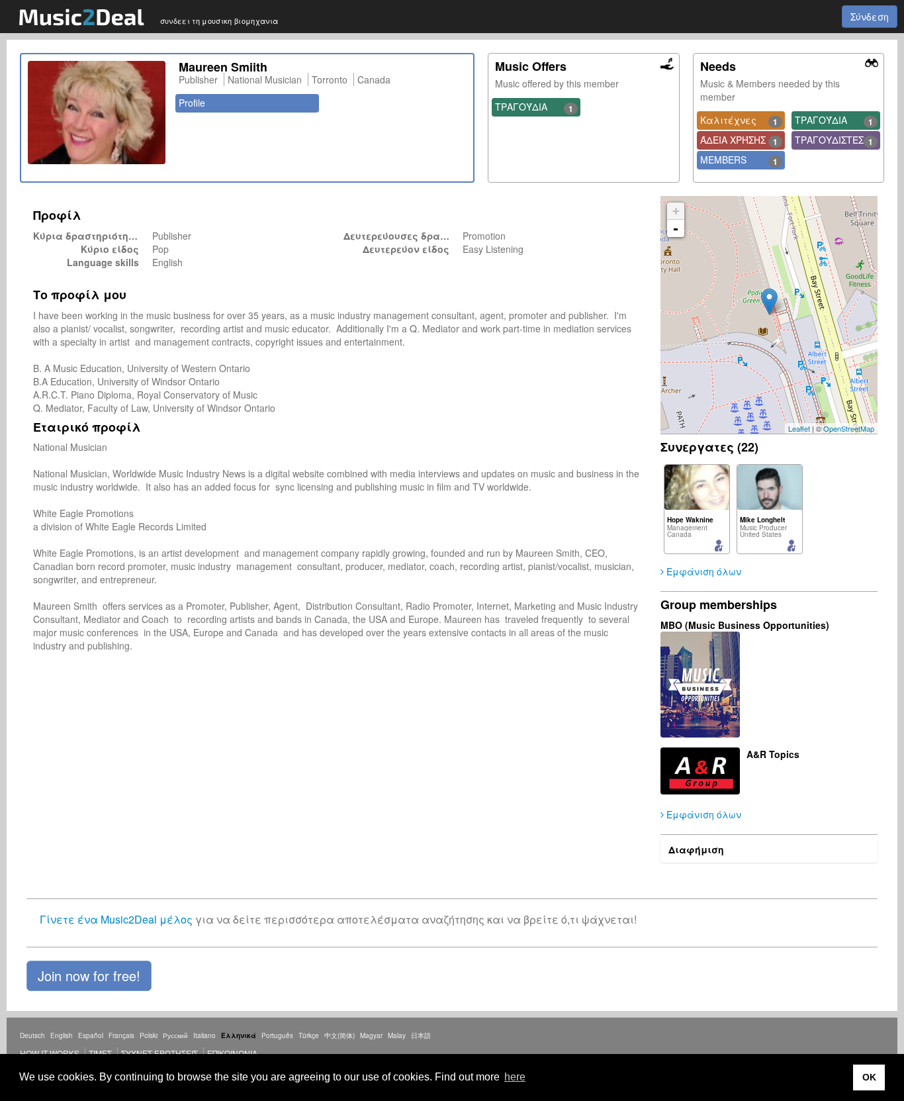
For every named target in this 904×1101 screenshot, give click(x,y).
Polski (149, 1035)
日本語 (421, 1035)
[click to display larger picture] (96, 112)
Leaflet (799, 428)
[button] (89, 976)
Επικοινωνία (232, 1053)
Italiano (204, 1035)
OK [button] (869, 1077)
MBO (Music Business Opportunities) (744, 625)
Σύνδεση (869, 16)
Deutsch (32, 1035)
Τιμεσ (100, 1053)
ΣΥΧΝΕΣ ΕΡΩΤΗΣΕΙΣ (159, 1053)
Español (90, 1035)
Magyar (371, 1035)
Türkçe (308, 1035)
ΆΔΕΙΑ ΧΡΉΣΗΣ (739, 140)
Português (277, 1035)
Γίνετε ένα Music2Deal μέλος (116, 919)
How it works (49, 1053)
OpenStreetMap (848, 428)
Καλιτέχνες (739, 120)
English (61, 1035)
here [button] (514, 1076)
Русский (175, 1035)
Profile (192, 102)
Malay (397, 1035)
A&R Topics (772, 754)
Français (121, 1035)
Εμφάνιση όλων (702, 571)
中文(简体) (339, 1035)
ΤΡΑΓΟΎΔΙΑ (534, 107)
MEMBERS (739, 160)
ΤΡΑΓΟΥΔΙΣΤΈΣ (834, 140)
